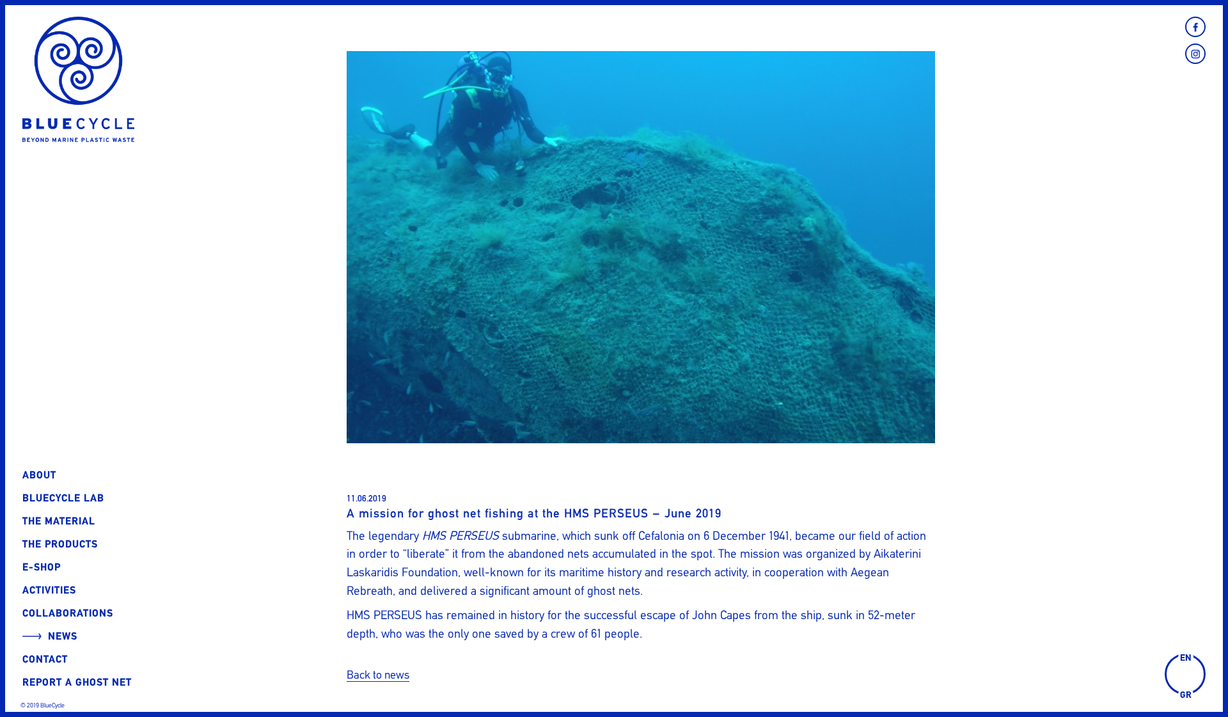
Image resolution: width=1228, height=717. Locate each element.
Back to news (378, 674)
